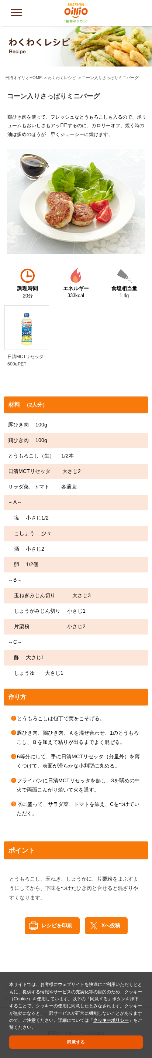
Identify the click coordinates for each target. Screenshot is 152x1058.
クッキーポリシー (111, 1020)
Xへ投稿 (110, 925)
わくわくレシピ (62, 77)
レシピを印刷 (56, 925)
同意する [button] (76, 1042)
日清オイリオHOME (23, 77)
